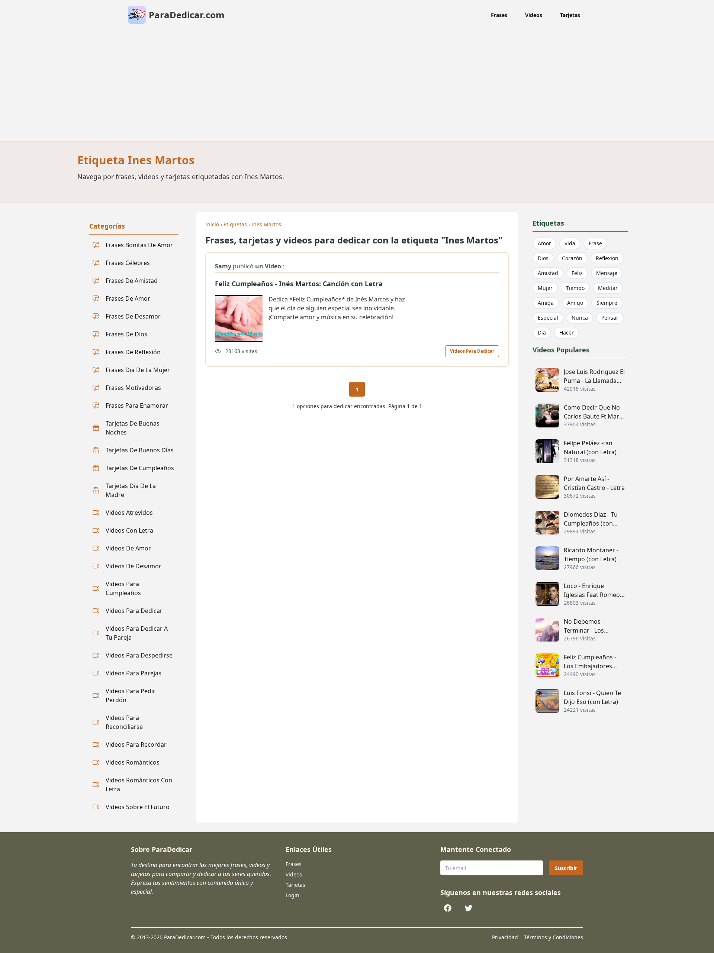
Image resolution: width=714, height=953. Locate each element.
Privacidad (505, 937)
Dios (543, 258)
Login (292, 895)
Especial (548, 317)
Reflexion (607, 258)
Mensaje (606, 273)
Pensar (609, 317)
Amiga (546, 302)
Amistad (548, 273)
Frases (499, 15)
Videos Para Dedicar (472, 351)
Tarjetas (570, 15)
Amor (544, 243)
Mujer (545, 287)
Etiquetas (235, 224)
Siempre (606, 302)
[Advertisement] (357, 85)
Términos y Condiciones (553, 937)
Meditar (608, 287)
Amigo (575, 302)
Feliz (577, 273)
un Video (268, 266)
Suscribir (566, 868)
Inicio (212, 224)
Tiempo (575, 287)
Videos (533, 15)
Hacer (566, 332)
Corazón (572, 258)
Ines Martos (266, 224)
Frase (595, 243)
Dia (542, 332)
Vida (570, 243)
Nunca (580, 317)
